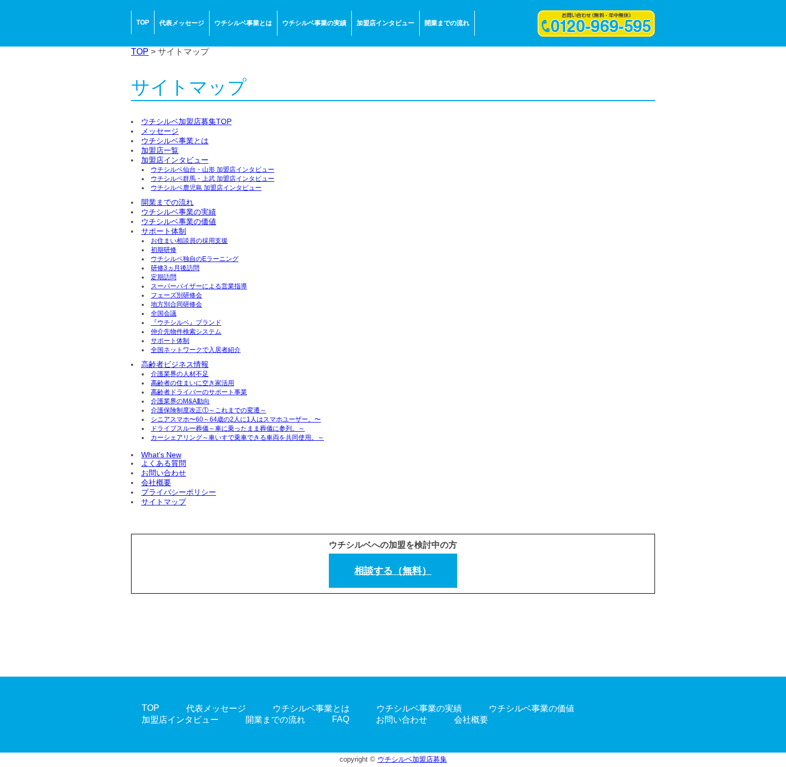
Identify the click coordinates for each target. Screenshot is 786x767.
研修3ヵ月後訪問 (175, 268)
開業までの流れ (447, 23)
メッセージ (160, 131)
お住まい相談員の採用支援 (189, 240)
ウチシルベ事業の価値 (178, 221)
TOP (142, 22)
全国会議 (163, 313)
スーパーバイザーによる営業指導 (199, 286)
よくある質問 (163, 463)
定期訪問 (163, 277)
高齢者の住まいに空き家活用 (192, 383)
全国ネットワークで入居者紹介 (196, 350)
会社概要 (156, 482)
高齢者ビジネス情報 (175, 364)
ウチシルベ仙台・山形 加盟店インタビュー (212, 169)
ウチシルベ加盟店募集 (412, 759)
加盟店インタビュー (385, 23)
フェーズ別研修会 (176, 295)
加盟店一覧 (160, 150)
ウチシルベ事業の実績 (314, 23)
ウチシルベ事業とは (243, 23)
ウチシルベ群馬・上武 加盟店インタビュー (212, 178)
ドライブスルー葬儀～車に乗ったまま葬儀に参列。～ (228, 428)
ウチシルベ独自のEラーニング (194, 259)
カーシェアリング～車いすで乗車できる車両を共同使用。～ (237, 437)
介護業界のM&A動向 (180, 401)
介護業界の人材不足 (180, 374)
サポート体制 (163, 231)
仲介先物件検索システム (186, 331)
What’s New (161, 454)
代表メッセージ (181, 23)
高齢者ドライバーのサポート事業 (199, 392)
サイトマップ (163, 501)
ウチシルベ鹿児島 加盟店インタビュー (206, 187)
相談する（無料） (393, 570)
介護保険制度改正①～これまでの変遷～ (208, 410)
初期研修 (163, 250)
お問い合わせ (163, 473)
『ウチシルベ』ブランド (186, 322)
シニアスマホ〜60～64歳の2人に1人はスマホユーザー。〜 (236, 419)
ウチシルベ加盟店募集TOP (186, 121)
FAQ (340, 719)
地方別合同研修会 (176, 304)
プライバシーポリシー (178, 492)
